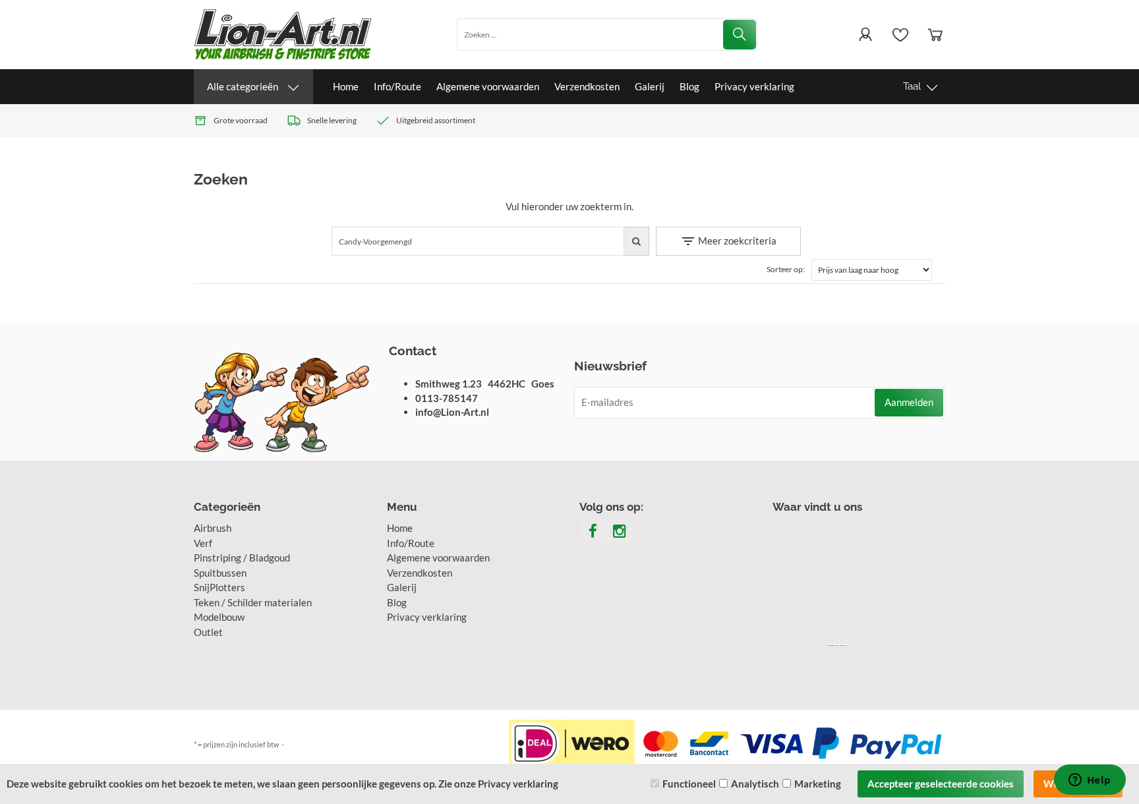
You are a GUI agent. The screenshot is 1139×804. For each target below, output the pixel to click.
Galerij (649, 86)
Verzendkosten (587, 86)
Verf (203, 543)
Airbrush (212, 528)
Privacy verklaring (754, 86)
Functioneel (689, 784)
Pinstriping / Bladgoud (242, 557)
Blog (689, 86)
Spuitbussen (220, 573)
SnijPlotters (219, 587)
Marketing (817, 784)
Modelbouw (219, 617)
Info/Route (397, 86)
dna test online (845, 645)
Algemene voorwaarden (487, 86)
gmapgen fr (837, 645)
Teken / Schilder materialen (253, 602)
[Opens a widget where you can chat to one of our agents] (1089, 780)
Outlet (208, 632)
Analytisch (755, 784)
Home (346, 86)
